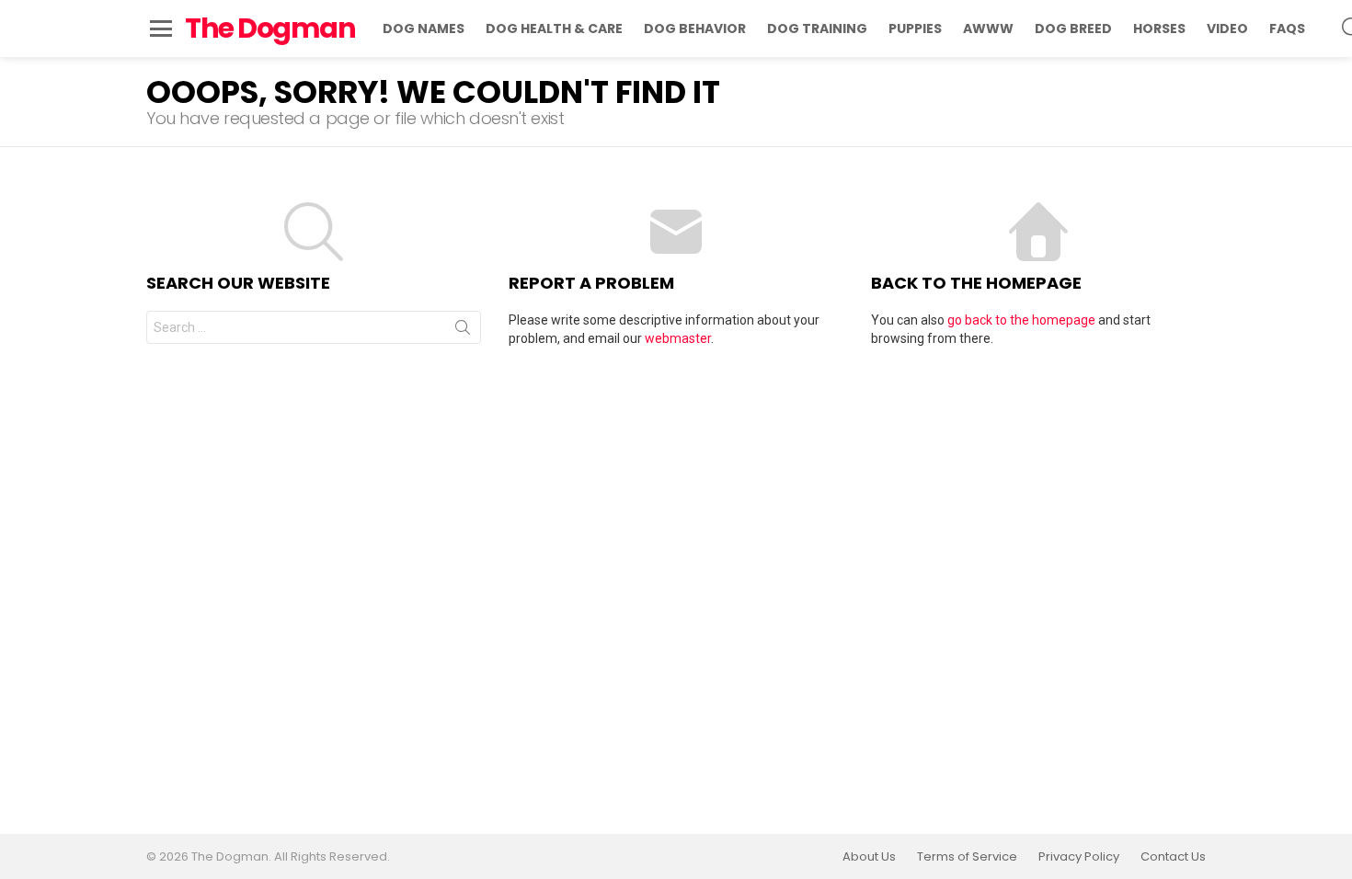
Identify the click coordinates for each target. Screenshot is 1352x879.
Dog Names (423, 28)
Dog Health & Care (554, 28)
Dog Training (817, 28)
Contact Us (1173, 857)
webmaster (678, 338)
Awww (988, 28)
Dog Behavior (695, 28)
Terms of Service (967, 857)
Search (462, 331)
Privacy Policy (1078, 857)
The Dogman (270, 28)
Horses (1159, 28)
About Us (869, 857)
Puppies (915, 28)
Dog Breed (1073, 28)
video (1227, 28)
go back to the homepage (1021, 320)
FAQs (1287, 28)
